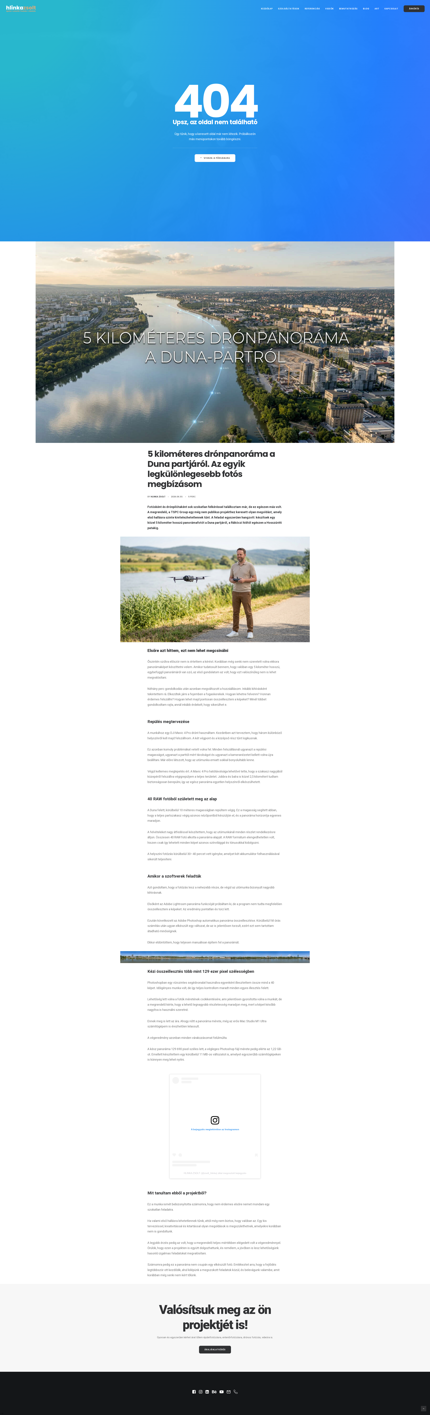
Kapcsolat (391, 8)
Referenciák (312, 8)
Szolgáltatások (288, 8)
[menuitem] (268, 8)
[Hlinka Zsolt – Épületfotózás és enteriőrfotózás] (21, 9)
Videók (329, 8)
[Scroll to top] (423, 1408)
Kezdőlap (267, 8)
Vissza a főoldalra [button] (217, 158)
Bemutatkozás (348, 8)
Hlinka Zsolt (158, 496)
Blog (366, 8)
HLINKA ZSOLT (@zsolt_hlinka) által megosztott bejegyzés (215, 1173)
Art (377, 8)
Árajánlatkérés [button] (215, 1349)
